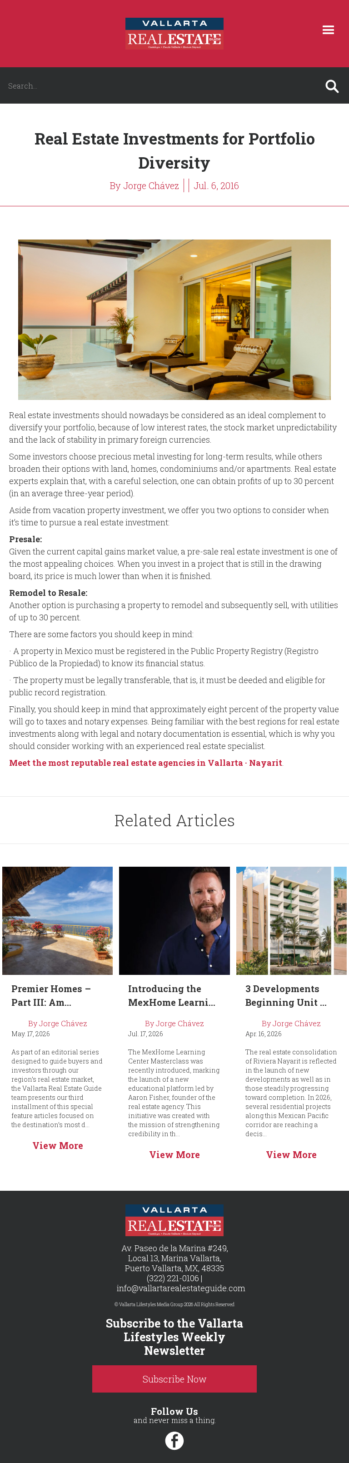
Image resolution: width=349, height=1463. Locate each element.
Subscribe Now (175, 1379)
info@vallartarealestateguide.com (181, 1288)
